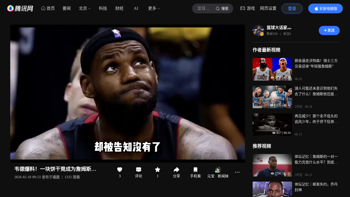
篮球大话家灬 (279, 27)
